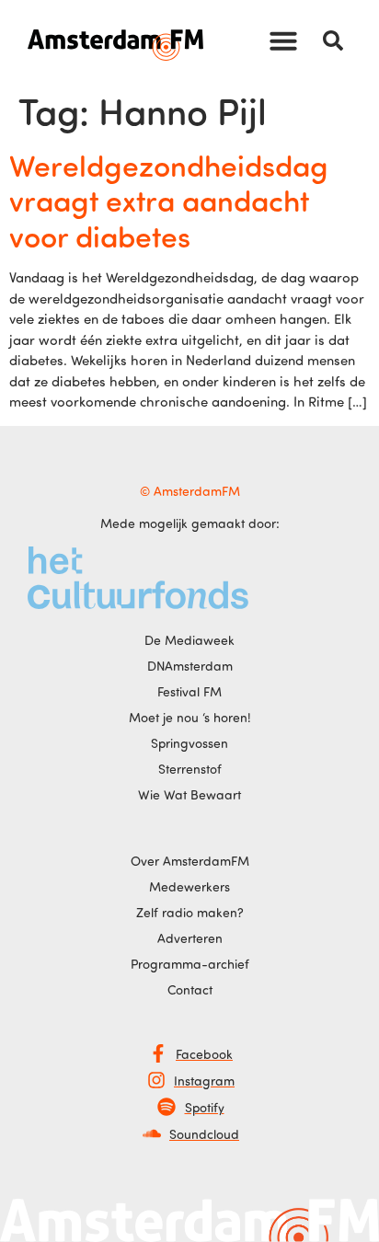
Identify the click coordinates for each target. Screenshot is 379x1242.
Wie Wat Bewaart (189, 794)
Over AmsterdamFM (190, 860)
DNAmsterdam (190, 665)
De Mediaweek (189, 640)
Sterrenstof (190, 768)
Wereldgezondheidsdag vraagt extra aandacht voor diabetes (168, 200)
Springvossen (189, 743)
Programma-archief (190, 964)
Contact (189, 989)
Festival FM (189, 691)
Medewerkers (189, 886)
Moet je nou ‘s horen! (190, 717)
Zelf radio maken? (190, 912)
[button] (283, 40)
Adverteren (190, 938)
